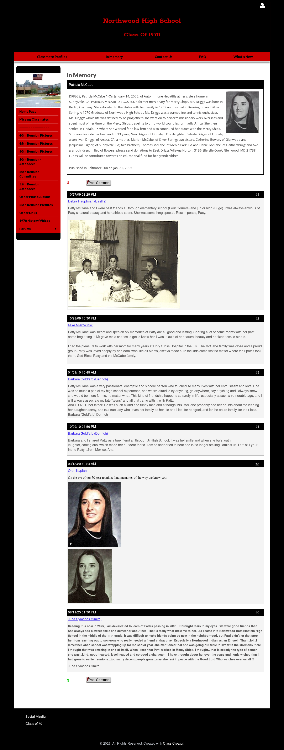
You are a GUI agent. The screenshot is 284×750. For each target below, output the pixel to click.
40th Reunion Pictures (36, 135)
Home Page (27, 111)
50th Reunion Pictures (36, 151)
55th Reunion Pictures (36, 205)
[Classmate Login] (262, 5)
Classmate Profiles (52, 57)
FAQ (202, 57)
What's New (243, 57)
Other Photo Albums (35, 197)
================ (34, 127)
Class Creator (173, 743)
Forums (25, 229)
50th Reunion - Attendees (30, 162)
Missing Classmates (34, 119)
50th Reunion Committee (29, 174)
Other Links (28, 213)
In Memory (114, 57)
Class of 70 (34, 723)
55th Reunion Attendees (29, 186)
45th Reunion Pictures (36, 143)
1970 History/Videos (34, 220)
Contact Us (164, 57)
